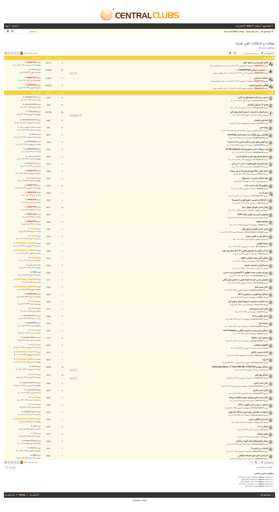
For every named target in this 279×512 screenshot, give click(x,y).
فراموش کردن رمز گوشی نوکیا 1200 (252, 214)
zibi (262, 437)
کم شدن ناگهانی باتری (258, 419)
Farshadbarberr (257, 275)
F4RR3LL (260, 297)
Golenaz (260, 203)
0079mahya (259, 283)
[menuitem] (258, 26)
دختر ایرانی (260, 268)
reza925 (260, 312)
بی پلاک (261, 115)
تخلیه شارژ (263, 323)
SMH (34, 272)
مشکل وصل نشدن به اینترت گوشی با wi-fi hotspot (245, 330)
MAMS (261, 225)
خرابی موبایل (262, 434)
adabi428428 (258, 451)
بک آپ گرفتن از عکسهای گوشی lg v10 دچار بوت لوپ (245, 251)
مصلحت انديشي (261, 78)
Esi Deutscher (258, 159)
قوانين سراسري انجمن (258, 85)
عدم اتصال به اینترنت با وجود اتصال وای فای (249, 112)
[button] (5, 53)
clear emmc (262, 222)
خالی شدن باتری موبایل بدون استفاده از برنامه (248, 397)
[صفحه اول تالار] (139, 14)
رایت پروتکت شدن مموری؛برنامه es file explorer (247, 149)
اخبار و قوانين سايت (216, 65)
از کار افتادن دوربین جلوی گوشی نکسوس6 (250, 200)
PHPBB (144, 500)
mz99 (34, 366)
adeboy (261, 333)
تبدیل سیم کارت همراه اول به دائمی (252, 97)
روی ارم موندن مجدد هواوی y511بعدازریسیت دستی (245, 272)
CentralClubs (137, 500)
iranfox (33, 69)
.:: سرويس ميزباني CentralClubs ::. (252, 70)
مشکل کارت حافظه (259, 338)
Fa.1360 (260, 261)
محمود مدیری (259, 217)
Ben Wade (260, 246)
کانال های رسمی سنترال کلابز (255, 62)
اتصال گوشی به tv (260, 316)
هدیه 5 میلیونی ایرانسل (257, 104)
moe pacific (259, 304)
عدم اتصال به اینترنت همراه (256, 265)
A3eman (260, 188)
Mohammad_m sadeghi (254, 232)
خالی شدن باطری (260, 390)
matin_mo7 (259, 422)
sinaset (33, 228)
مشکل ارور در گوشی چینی (257, 236)
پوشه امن (264, 127)
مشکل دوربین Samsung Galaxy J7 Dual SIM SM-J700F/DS (240, 367)
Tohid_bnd (32, 111)
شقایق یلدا (260, 181)
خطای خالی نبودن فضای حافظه (254, 258)
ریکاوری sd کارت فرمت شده (256, 185)
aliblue (261, 254)
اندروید (265, 359)
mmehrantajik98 (257, 408)
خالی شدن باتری (261, 383)
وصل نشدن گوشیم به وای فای (255, 229)
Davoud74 (259, 400)
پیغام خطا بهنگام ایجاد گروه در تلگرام (252, 441)
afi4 (262, 429)
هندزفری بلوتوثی (261, 120)
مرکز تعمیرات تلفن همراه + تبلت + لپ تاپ (249, 163)
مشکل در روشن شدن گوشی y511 (253, 405)
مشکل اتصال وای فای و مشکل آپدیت (252, 156)
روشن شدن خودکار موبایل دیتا (255, 207)
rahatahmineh (258, 100)
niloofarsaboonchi (29, 119)
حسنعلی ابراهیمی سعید (255, 130)
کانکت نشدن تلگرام (259, 352)
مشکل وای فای (261, 375)
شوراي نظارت (262, 48)
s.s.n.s (261, 348)
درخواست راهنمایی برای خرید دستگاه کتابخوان (248, 412)
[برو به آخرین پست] (26, 62)
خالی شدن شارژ (261, 287)
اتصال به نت (262, 426)
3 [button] (15, 53)
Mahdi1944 (259, 65)
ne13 (262, 370)
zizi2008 (260, 123)
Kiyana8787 (259, 393)
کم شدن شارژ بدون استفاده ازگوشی (253, 455)
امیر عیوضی (32, 156)
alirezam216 (259, 166)
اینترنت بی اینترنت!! (259, 448)
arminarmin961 (257, 196)
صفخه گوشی (262, 243)
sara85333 (259, 458)
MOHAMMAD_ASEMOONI (26, 243)
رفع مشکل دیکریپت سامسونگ (255, 178)
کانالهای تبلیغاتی (261, 345)
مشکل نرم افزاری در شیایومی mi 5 (253, 294)
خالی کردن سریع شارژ (259, 309)
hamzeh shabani (257, 341)
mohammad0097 (257, 290)
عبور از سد (263, 193)
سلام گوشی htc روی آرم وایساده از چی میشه (249, 171)
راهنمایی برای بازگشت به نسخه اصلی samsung (247, 134)
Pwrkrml (260, 174)
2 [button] (18, 53)
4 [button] (12, 53)
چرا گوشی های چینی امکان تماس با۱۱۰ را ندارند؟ (247, 142)
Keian (34, 134)
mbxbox (33, 448)
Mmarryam (259, 355)
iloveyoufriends (258, 444)
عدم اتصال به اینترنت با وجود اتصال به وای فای (248, 301)
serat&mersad (258, 137)
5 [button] (8, 53)
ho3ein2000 (259, 145)
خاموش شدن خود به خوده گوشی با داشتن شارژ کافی (245, 280)
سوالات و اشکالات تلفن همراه (255, 43)
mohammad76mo (256, 386)
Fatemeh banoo (257, 415)
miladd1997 (259, 378)
